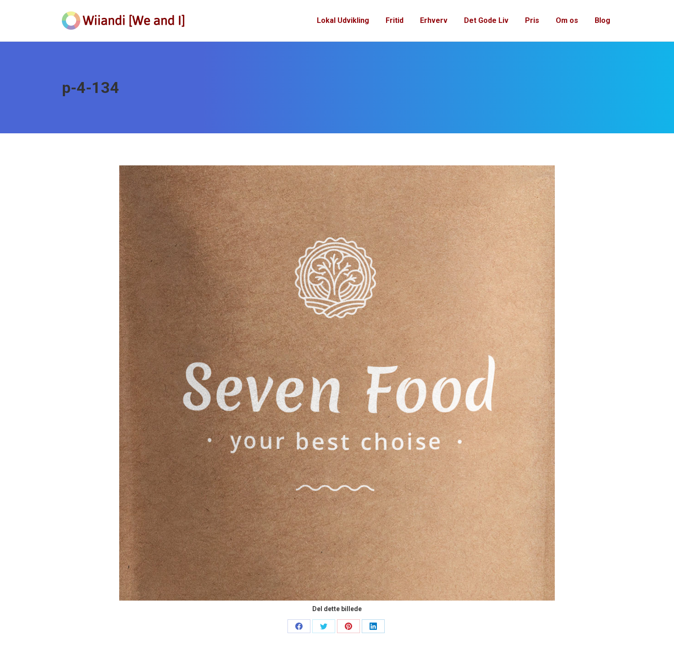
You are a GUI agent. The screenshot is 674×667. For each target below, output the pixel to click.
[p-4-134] (337, 383)
